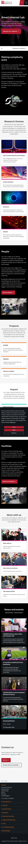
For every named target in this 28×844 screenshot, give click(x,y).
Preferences (14, 432)
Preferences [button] (12, 422)
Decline (14, 430)
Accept (14, 427)
